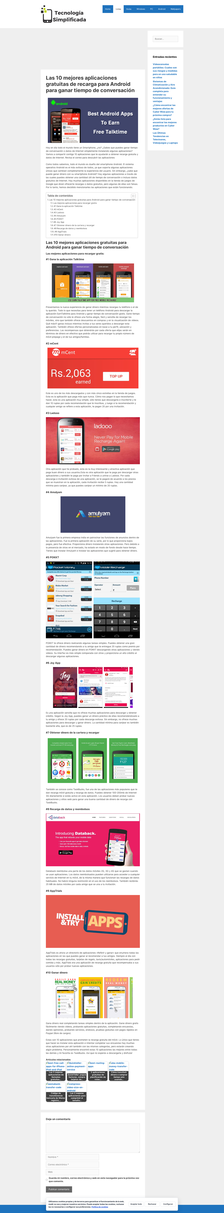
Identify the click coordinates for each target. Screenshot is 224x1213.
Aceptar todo (136, 1204)
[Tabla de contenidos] (133, 196)
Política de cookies (100, 1207)
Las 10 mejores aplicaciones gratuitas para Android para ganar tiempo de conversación (92, 199)
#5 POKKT (59, 219)
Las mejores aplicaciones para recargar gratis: (75, 203)
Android (161, 9)
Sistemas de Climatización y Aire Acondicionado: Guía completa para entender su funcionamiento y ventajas (164, 91)
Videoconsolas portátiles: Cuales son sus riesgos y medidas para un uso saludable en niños (165, 71)
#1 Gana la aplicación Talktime (68, 206)
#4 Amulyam (60, 215)
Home (108, 9)
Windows (141, 9)
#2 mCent (58, 209)
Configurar (168, 1204)
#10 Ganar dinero (62, 235)
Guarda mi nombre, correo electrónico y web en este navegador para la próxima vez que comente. (94, 1180)
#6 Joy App (59, 222)
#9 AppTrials (60, 231)
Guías (128, 9)
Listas (118, 9)
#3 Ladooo (59, 212)
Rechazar (152, 1204)
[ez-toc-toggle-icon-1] (132, 196)
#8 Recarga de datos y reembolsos (70, 228)
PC (151, 9)
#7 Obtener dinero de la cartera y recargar (74, 225)
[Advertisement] (93, 49)
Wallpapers (176, 9)
